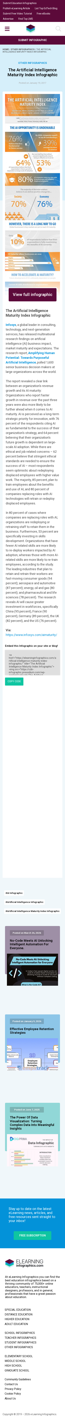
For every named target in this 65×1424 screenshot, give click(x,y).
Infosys (11, 325)
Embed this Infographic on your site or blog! (31, 645)
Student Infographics (20, 1342)
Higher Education (17, 1319)
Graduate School (17, 1370)
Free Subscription (32, 1235)
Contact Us (11, 1384)
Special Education (18, 1309)
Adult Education (16, 1324)
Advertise (8, 18)
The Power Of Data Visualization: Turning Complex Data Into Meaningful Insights (32, 1123)
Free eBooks (43, 13)
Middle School (15, 1361)
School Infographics (20, 1333)
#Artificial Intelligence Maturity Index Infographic (33, 911)
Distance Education (18, 1314)
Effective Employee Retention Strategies (32, 1031)
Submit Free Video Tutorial (17, 13)
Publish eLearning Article (16, 8)
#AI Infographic (14, 893)
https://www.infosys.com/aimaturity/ (31, 635)
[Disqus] (32, 735)
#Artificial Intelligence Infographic (25, 902)
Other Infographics (23, 49)
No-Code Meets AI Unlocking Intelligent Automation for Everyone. (31, 944)
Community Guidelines (18, 1379)
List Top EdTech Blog (46, 8)
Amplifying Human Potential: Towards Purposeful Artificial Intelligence (30, 357)
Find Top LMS (25, 18)
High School (13, 1365)
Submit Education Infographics (20, 3)
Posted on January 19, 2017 (32, 83)
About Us (10, 1398)
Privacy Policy (13, 1389)
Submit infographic (32, 40)
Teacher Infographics (20, 1337)
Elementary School (19, 1356)
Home (6, 49)
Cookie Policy (13, 1393)
